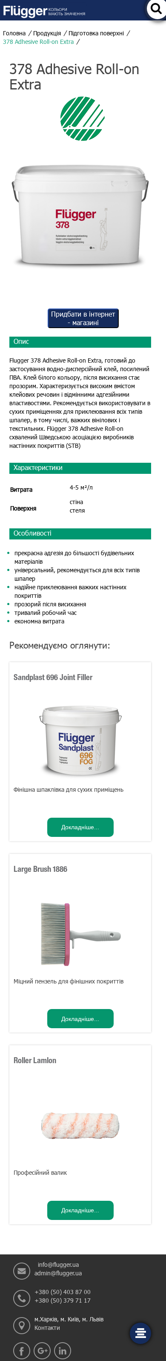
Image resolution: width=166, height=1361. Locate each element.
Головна (14, 33)
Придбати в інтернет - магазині (83, 318)
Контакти (47, 1328)
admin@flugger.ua (58, 1273)
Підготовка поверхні (96, 33)
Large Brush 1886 (40, 870)
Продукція (47, 33)
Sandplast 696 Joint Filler (53, 678)
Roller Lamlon (35, 1061)
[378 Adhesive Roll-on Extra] (80, 212)
